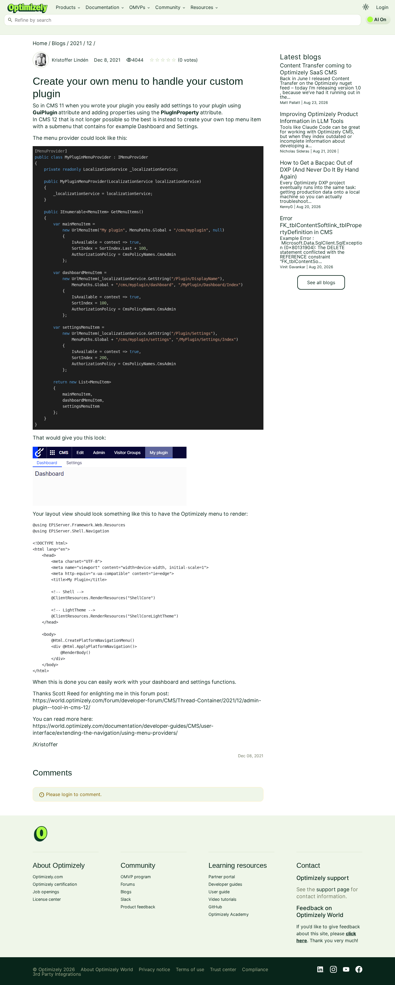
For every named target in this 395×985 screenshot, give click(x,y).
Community (170, 7)
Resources (205, 7)
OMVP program (136, 876)
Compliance (255, 969)
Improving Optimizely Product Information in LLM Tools (319, 117)
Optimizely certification (55, 884)
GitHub (215, 906)
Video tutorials (222, 899)
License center (47, 899)
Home (40, 43)
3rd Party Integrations (57, 974)
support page (332, 889)
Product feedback (138, 906)
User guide (219, 891)
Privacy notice (154, 969)
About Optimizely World (107, 969)
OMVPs (140, 7)
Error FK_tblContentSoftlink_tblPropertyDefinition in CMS (321, 225)
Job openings (46, 891)
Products (68, 7)
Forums (128, 884)
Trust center (223, 969)
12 (89, 43)
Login (382, 7)
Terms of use (190, 969)
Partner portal (221, 876)
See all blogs (321, 282)
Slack (126, 899)
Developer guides (225, 884)
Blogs (58, 43)
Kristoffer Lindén (70, 60)
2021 (76, 43)
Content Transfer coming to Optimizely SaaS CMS (315, 69)
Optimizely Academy (228, 914)
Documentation (105, 7)
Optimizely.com (48, 876)
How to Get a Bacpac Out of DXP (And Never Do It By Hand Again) (319, 169)
